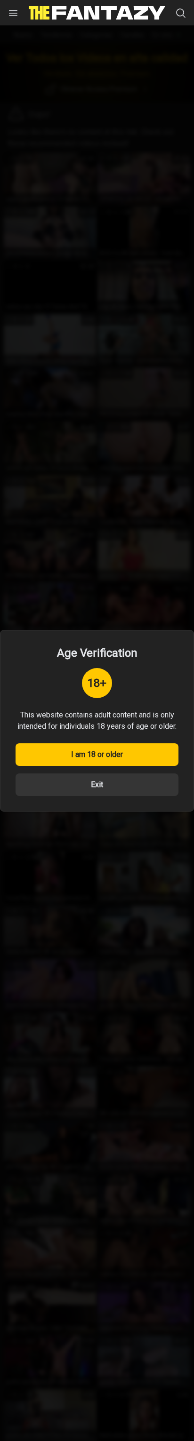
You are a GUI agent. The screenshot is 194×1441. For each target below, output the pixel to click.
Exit (97, 784)
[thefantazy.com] (97, 13)
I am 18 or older (97, 754)
